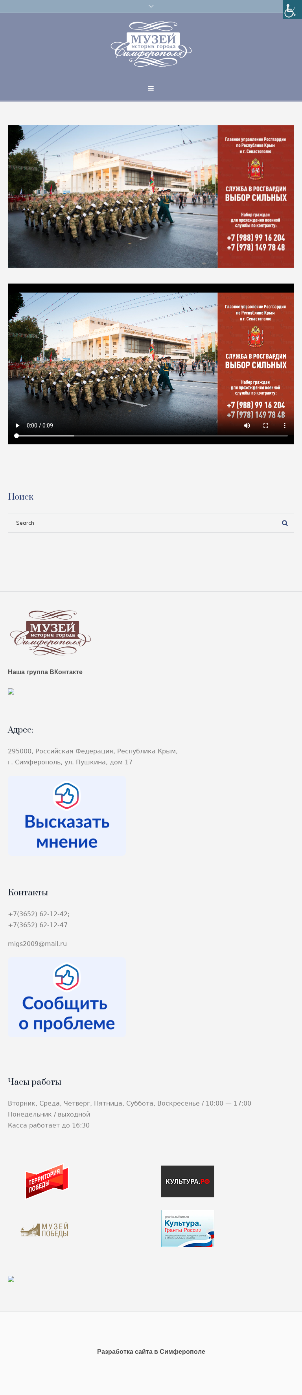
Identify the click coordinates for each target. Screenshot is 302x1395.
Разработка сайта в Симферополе (151, 1351)
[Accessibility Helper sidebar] (292, 9)
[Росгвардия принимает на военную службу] (151, 196)
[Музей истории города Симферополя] (151, 44)
